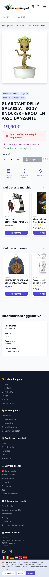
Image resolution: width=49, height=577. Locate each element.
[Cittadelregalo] (7, 557)
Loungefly (6, 415)
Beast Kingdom (9, 447)
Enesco (8, 343)
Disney (5, 384)
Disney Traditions (9, 419)
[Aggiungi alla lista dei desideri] (45, 159)
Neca (7, 336)
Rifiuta (20, 573)
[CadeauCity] (3, 557)
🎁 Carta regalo (9, 471)
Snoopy (5, 395)
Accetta (30, 573)
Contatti (5, 482)
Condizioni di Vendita (11, 510)
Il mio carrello (8, 478)
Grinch (5, 399)
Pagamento (7, 513)
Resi (3, 490)
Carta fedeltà (7, 506)
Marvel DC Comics (10, 93)
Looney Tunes (8, 403)
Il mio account (8, 474)
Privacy (5, 517)
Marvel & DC (7, 392)
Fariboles (6, 451)
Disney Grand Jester (11, 431)
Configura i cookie (10, 493)
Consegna (6, 486)
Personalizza (9, 573)
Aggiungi (18, 233)
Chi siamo (6, 521)
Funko (4, 454)
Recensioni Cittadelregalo (13, 525)
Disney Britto (7, 423)
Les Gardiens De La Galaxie (13, 98)
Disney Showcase (9, 427)
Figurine (25, 93)
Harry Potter (7, 388)
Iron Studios (7, 458)
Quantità (6, 154)
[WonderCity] (12, 557)
